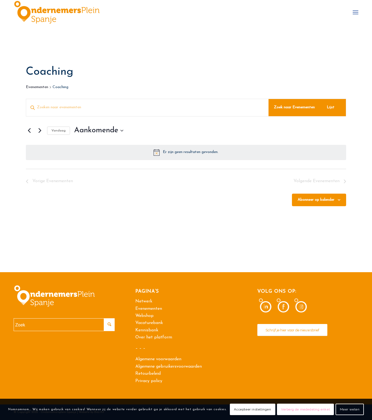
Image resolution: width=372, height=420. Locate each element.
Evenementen (37, 87)
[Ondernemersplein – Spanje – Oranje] (57, 12)
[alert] (186, 152)
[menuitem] (355, 12)
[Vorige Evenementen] (29, 130)
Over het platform (153, 337)
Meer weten (350, 409)
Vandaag (58, 130)
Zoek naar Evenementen (294, 107)
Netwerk (143, 301)
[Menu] (355, 12)
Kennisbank (146, 330)
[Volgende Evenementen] (39, 130)
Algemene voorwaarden (158, 359)
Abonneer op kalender (316, 200)
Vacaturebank (149, 323)
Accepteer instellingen (252, 409)
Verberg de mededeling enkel (305, 409)
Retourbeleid (148, 373)
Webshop (144, 316)
